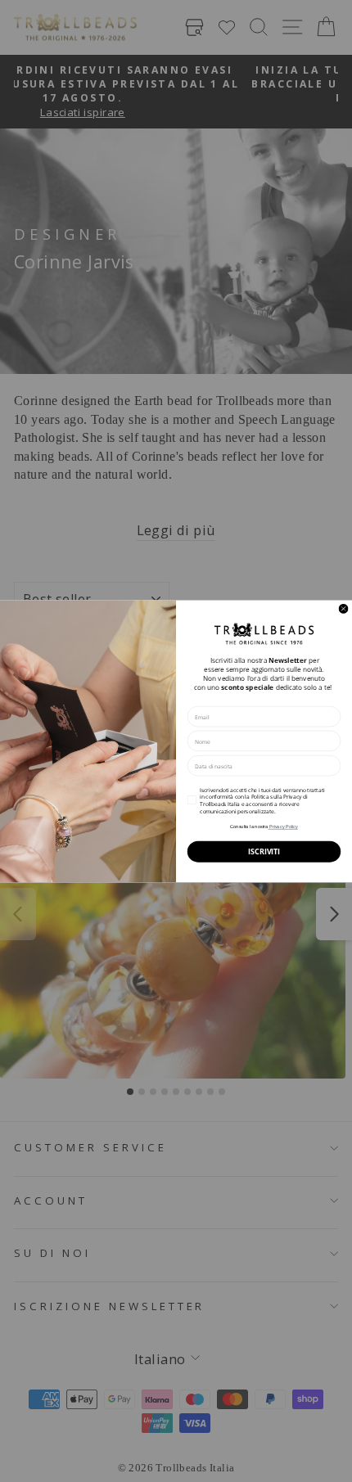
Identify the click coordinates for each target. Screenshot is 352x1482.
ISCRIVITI (263, 851)
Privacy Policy (282, 826)
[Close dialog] (343, 608)
